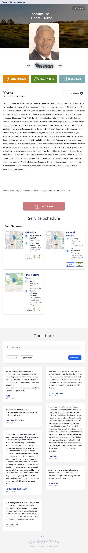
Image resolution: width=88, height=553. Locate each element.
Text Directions (29, 257)
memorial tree (30, 190)
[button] (13, 237)
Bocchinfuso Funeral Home (40, 16)
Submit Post (75, 357)
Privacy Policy (37, 543)
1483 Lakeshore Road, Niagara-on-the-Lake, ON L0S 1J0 (35, 301)
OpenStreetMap (46, 546)
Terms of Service (50, 543)
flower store (65, 190)
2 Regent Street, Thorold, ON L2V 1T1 (35, 249)
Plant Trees (38, 257)
